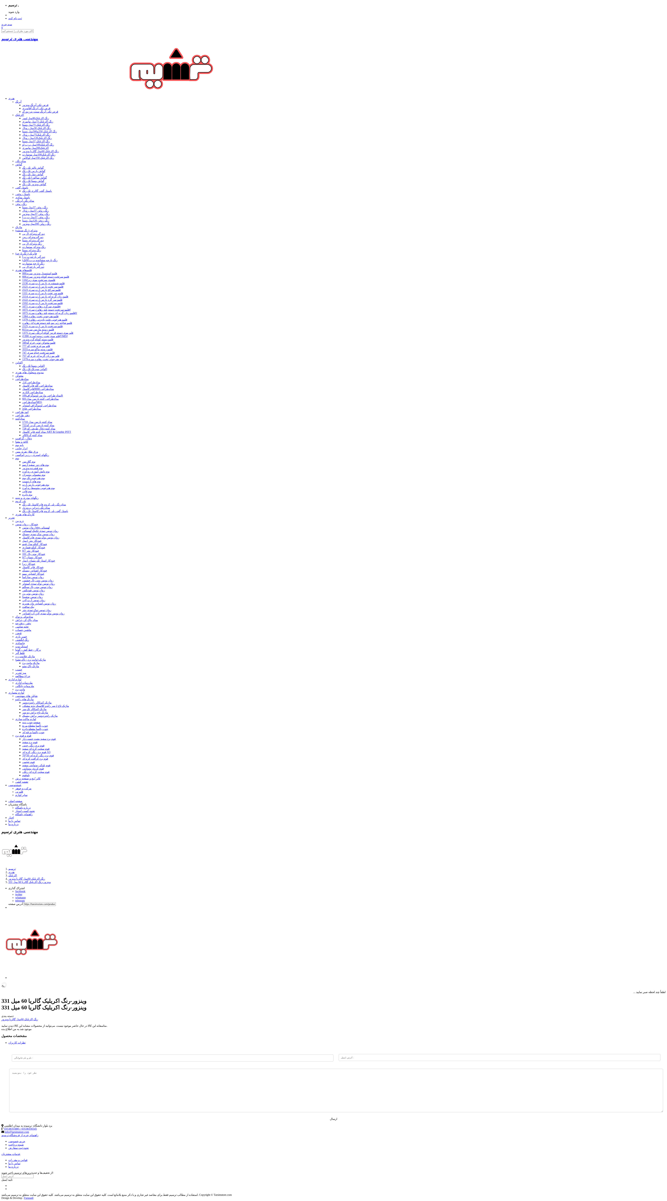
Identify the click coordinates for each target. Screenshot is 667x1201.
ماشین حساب (23, 629)
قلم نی (19, 791)
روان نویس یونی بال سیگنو (37, 587)
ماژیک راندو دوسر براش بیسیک (40, 715)
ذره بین (19, 521)
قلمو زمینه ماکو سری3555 (37, 349)
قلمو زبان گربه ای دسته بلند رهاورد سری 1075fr (49, 313)
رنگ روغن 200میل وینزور (36, 223)
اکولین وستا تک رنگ (33, 365)
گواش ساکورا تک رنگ (34, 177)
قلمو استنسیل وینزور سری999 (39, 273)
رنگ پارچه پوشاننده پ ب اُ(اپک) (39, 260)
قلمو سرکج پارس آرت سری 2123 (41, 289)
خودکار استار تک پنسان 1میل (38, 560)
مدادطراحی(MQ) (32, 402)
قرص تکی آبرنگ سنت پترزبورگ (40, 111)
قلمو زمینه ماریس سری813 (38, 329)
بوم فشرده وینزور (32, 468)
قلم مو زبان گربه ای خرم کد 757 (40, 355)
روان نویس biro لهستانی (36, 527)
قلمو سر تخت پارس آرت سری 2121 (42, 286)
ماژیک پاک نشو (30, 666)
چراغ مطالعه (22, 676)
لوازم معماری (16, 692)
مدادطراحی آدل (31, 382)
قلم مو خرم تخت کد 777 (36, 346)
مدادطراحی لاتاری (32, 392)
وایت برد (20, 689)
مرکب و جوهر (23, 788)
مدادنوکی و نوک (24, 616)
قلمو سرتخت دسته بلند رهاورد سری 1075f (46, 309)
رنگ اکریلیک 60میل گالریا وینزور (40, 151)
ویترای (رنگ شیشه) (26, 230)
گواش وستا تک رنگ (33, 180)
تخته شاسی (21, 626)
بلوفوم (26, 775)
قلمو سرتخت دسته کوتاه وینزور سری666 (45, 276)
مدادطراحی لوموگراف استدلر (39, 405)
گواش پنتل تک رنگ (32, 174)
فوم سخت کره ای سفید (36, 748)
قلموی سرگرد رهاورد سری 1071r (41, 306)
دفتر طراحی (22, 415)
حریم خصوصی (16, 1141)
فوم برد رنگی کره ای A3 (36, 752)
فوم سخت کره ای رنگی (36, 771)
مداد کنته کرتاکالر (32, 435)
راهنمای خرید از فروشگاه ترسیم (19, 1135)
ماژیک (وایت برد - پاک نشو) (30, 659)
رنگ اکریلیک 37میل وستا (36, 141)
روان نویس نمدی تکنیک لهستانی (40, 530)
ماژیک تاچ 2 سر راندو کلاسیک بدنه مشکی (45, 705)
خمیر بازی (21, 636)
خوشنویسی (14, 785)
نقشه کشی (21, 781)
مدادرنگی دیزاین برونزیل (36, 507)
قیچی (18, 633)
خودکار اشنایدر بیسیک (34, 570)
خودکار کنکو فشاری (33, 547)
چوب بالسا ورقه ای (33, 732)
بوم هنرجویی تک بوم (33, 478)
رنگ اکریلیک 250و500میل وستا (39, 131)
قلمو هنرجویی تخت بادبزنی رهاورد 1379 (44, 319)
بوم (17, 458)
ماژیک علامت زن (25, 656)
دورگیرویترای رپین (32, 237)
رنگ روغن (21, 204)
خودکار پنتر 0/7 (30, 550)
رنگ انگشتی (22, 639)
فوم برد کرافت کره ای (35, 758)
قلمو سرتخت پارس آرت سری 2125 (42, 326)
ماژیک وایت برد (31, 662)
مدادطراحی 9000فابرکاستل (38, 388)
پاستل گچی (21, 187)
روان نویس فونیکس (33, 590)
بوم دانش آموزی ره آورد (36, 471)
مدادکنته (20, 418)
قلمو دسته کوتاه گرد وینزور (37, 339)
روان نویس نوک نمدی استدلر (38, 583)
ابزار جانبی (21, 448)
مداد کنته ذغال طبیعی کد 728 (38, 428)
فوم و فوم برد (23, 735)
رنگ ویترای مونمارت (34, 247)
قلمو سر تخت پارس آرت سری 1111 (42, 293)
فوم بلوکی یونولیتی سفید (36, 765)
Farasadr (29, 1197)
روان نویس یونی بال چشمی (37, 580)
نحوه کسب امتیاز (25, 811)
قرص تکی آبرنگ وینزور (35, 105)
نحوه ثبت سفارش (18, 1147)
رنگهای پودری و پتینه (27, 497)
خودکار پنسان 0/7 (32, 557)
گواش (18, 164)
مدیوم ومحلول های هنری (29, 372)
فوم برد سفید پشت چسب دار (39, 738)
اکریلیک (19, 114)
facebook (20, 891)
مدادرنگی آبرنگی (24, 200)
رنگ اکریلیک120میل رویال (37, 138)
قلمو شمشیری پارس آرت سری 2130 (43, 283)
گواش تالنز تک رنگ (33, 167)
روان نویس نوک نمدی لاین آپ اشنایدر (43, 613)
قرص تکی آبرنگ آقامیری (36, 108)
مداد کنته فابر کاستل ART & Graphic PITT (46, 431)
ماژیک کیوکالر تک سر (34, 709)
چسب (18, 669)
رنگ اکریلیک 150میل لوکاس (38, 157)
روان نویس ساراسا (33, 577)
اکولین (19, 362)
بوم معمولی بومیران (33, 474)
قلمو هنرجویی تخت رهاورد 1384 (40, 316)
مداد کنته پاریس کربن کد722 (38, 425)
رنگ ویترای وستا (31, 250)
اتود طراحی (21, 412)
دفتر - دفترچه (23, 623)
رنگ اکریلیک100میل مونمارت (38, 154)
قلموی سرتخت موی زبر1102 (38, 280)
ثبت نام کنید (15, 18)
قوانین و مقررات (17, 1160)
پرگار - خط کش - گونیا (28, 649)
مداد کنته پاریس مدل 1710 (37, 421)
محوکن (19, 375)
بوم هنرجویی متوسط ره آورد (38, 488)
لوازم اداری (14, 679)
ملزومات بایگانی (24, 686)
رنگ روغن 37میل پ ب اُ (36, 217)
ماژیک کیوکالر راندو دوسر (37, 702)
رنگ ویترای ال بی (32, 243)
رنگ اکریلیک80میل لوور (35, 118)
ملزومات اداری (24, 682)
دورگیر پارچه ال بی (33, 266)
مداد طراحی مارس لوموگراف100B (42, 395)
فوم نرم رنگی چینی (33, 745)
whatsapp (20, 897)
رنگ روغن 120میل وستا (35, 220)
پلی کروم (20, 501)
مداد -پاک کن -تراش (26, 620)
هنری (11, 98)
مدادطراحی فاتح (31, 408)
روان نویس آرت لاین (33, 600)
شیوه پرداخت (16, 1144)
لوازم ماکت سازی (25, 719)
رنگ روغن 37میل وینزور (36, 214)
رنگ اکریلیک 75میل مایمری (37, 121)
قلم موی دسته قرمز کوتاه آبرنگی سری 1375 (47, 332)
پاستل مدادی (22, 197)
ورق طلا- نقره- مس (26, 451)
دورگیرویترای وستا (33, 240)
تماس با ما (14, 820)
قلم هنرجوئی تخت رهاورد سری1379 (43, 359)
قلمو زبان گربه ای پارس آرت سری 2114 (45, 296)
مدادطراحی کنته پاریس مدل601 (40, 398)
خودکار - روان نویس (26, 524)
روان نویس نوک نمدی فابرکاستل (40, 537)
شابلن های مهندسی (26, 696)
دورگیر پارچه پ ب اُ (33, 256)
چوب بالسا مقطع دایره (35, 729)
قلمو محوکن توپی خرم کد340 (38, 342)
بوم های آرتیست (31, 481)
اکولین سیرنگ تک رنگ (34, 369)
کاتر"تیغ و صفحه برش (27, 778)
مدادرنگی (20, 161)
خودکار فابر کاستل (33, 567)
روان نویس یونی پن (33, 593)
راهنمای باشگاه (24, 814)
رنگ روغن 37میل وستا (35, 207)
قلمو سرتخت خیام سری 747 (38, 352)
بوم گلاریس (28, 461)
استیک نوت (21, 646)
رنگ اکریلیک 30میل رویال (36, 128)
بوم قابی (27, 491)
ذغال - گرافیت (23, 438)
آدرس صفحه (15, 903)
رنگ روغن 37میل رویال (35, 210)
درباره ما (13, 824)
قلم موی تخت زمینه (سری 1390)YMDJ (45, 336)
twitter (18, 894)
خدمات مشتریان (10, 1154)
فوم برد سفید (30, 742)
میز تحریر (20, 672)
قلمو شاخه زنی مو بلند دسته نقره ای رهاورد (47, 322)
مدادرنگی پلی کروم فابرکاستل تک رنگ (44, 504)
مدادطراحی (22, 379)
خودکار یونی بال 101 (33, 554)
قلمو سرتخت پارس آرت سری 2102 (42, 303)
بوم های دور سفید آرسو (35, 464)
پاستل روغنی (22, 194)
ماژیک (18, 227)
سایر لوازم (21, 795)
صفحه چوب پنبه (31, 722)
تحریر (11, 517)
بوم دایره (27, 494)
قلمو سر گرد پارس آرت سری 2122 (42, 299)
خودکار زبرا (28, 563)
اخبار (11, 817)
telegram (20, 900)
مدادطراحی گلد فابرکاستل (37, 385)
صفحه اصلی (15, 801)
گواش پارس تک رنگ (33, 171)
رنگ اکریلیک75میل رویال (36, 134)
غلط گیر (20, 653)
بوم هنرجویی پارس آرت (35, 484)
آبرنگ (18, 101)
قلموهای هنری (23, 270)
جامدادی (20, 643)
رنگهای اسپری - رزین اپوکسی (32, 455)
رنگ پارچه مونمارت (33, 263)
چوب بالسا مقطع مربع (35, 725)
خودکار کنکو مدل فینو (34, 544)
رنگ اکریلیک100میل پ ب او (38, 144)
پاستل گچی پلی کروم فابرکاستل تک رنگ (45, 511)
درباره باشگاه (23, 807)
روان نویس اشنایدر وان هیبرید (39, 603)
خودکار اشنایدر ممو (33, 573)
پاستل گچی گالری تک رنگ (37, 190)
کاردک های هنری (25, 514)
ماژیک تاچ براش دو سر (35, 712)
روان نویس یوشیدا (32, 596)
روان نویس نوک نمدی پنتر (36, 610)
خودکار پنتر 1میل (32, 540)
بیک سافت (28, 606)
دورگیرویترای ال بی (33, 233)
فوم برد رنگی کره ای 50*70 (38, 755)
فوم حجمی (28, 762)
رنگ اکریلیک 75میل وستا (36, 124)
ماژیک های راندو (24, 699)
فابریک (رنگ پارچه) (26, 253)
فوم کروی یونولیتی (33, 768)
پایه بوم (19, 445)
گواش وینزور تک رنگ (34, 184)
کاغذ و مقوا (21, 441)
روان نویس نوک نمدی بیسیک (38, 534)
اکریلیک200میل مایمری (35, 147)
